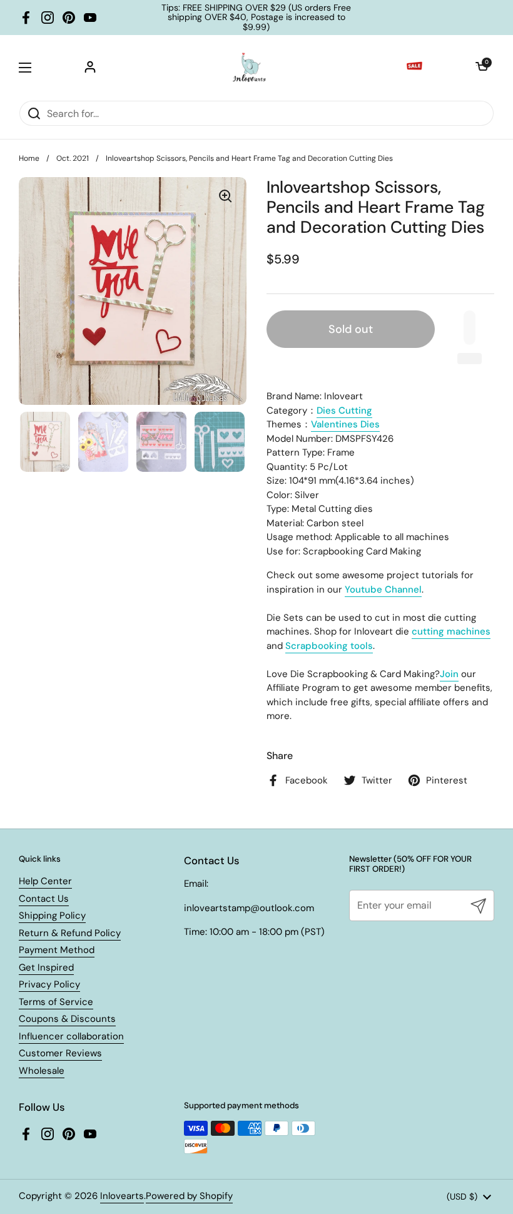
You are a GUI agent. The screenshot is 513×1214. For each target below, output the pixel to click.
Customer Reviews (60, 1053)
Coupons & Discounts (67, 1019)
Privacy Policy (49, 984)
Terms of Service (56, 1002)
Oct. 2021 (72, 158)
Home (29, 158)
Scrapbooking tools (329, 646)
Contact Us (44, 898)
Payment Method (56, 950)
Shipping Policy (52, 915)
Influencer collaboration (71, 1036)
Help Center (45, 881)
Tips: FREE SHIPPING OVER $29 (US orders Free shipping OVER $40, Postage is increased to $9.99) (256, 17)
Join (449, 674)
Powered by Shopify (189, 1196)
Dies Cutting (344, 410)
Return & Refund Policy (70, 933)
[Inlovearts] (249, 68)
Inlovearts (122, 1196)
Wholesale (41, 1070)
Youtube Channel (383, 589)
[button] (481, 67)
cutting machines (451, 631)
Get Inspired (46, 967)
